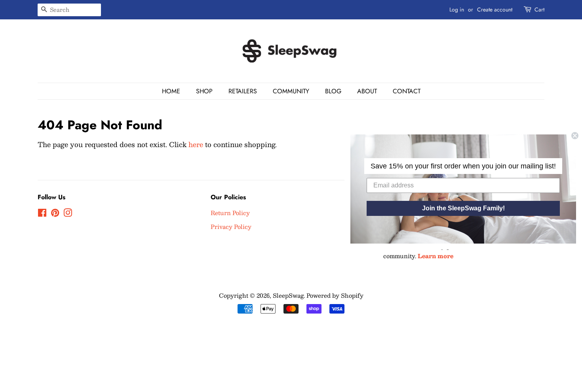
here (195, 144)
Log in (456, 9)
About (367, 91)
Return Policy (230, 212)
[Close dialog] (575, 136)
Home (171, 91)
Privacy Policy (231, 226)
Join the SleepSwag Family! (463, 208)
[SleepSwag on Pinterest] (55, 214)
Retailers (242, 91)
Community (291, 91)
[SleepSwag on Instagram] (67, 214)
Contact (406, 91)
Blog (333, 91)
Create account (494, 9)
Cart (539, 9)
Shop (204, 91)
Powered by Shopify (334, 295)
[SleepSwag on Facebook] (42, 214)
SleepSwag (288, 295)
